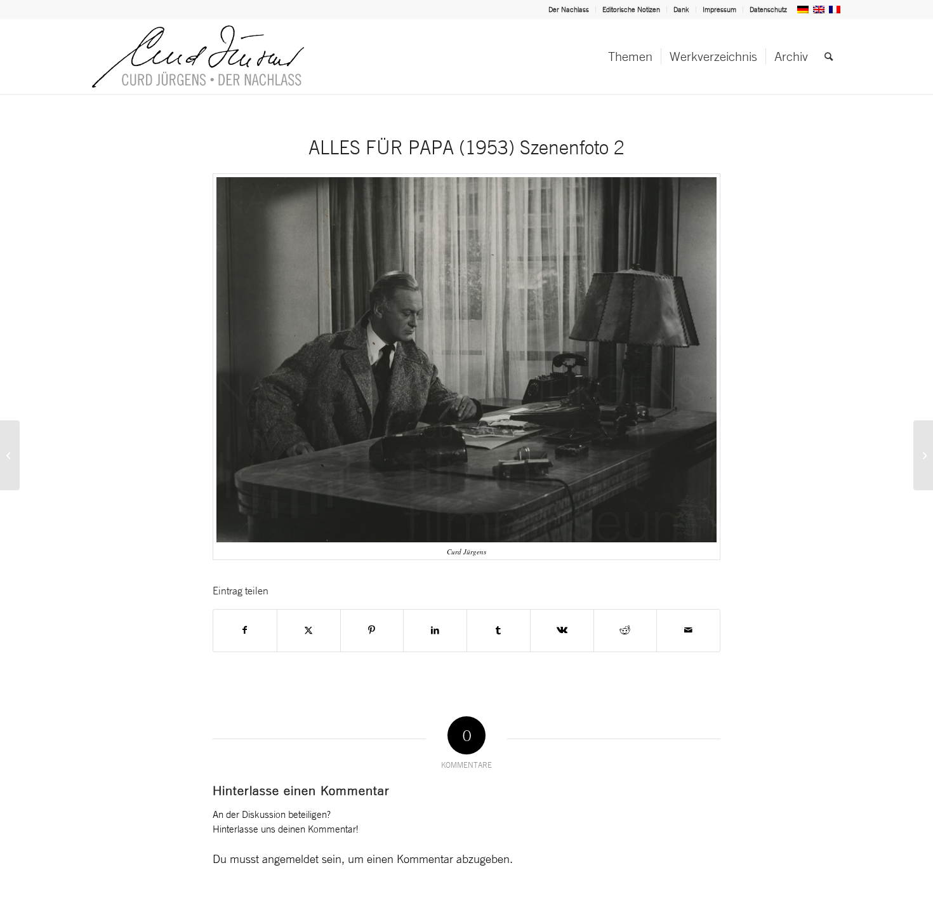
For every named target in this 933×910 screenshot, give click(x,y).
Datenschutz (768, 9)
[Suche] (828, 56)
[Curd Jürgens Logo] (198, 56)
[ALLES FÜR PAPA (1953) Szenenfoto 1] (10, 455)
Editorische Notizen (631, 9)
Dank (681, 9)
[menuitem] (569, 9)
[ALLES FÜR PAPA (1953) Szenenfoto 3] (923, 455)
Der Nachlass (568, 9)
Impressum (719, 9)
